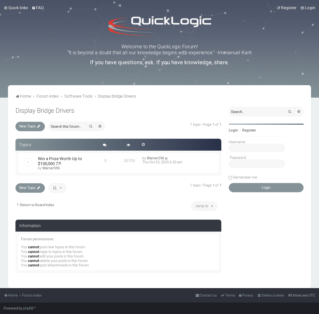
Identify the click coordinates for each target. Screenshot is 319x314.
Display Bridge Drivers (45, 110)
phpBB (28, 308)
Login (233, 130)
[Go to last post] (166, 158)
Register (249, 130)
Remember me (245, 177)
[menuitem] (38, 7)
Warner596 (51, 168)
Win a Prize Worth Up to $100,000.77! (60, 161)
